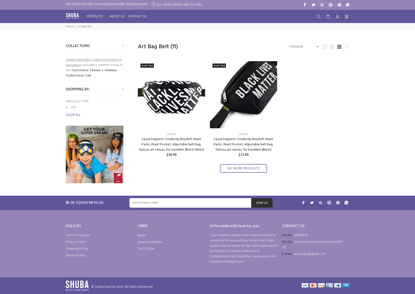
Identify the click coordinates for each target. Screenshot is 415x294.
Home (69, 26)
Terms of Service (78, 235)
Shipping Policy (77, 249)
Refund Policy (76, 255)
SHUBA (171, 134)
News (142, 235)
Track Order (146, 249)
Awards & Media (150, 242)
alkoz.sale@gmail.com (310, 254)
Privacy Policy (76, 242)
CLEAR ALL (73, 115)
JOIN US (262, 203)
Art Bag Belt (84, 26)
